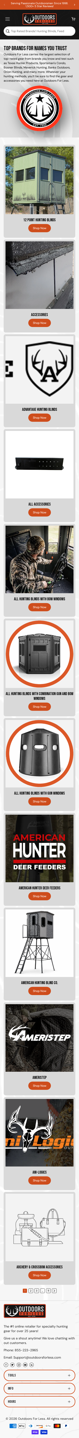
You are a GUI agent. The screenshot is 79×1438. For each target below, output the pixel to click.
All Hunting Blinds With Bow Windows (39, 599)
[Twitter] (12, 1365)
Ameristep (40, 1077)
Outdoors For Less (31, 1419)
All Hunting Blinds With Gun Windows (39, 793)
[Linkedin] (31, 1365)
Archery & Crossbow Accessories (40, 1267)
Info (10, 1388)
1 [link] (24, 1290)
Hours (12, 1401)
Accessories (39, 315)
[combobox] (39, 31)
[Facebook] (6, 1365)
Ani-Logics (40, 1172)
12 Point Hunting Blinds (39, 220)
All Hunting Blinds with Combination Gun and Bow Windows (39, 696)
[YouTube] (25, 1365)
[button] (74, 4)
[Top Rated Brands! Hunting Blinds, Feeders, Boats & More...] (8, 31)
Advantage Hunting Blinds (39, 409)
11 (48, 1290)
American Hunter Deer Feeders (39, 888)
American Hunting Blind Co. (39, 983)
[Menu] (7, 19)
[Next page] (54, 1291)
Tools (12, 1375)
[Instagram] (19, 1365)
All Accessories (39, 504)
